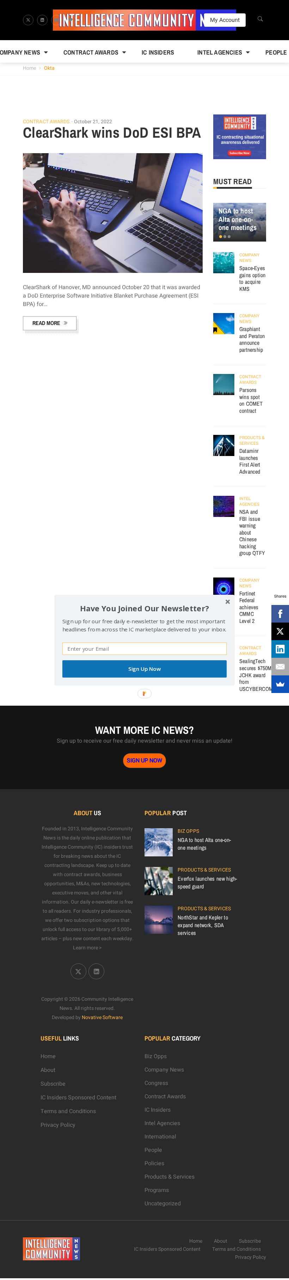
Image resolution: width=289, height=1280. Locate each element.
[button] (144, 607)
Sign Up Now (144, 669)
